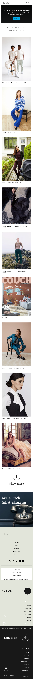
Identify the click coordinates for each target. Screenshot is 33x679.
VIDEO (21, 31)
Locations (27, 614)
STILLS (23, 27)
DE (23, 648)
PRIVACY (12, 675)
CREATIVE (13, 31)
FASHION (15, 27)
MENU (28, 3)
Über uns (27, 612)
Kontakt (28, 623)
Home (29, 606)
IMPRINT (6, 675)
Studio (28, 618)
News (29, 620)
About (26, 658)
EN (30, 602)
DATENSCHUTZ (13, 628)
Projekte (28, 609)
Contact (25, 670)
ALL (8, 27)
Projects (26, 655)
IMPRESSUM (5, 628)
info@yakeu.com (14, 502)
